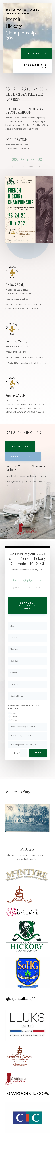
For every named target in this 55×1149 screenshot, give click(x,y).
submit (38, 753)
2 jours (14, 716)
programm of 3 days (35, 66)
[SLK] (20, 1067)
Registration (37, 54)
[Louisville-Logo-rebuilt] (20, 1004)
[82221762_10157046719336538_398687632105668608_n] (27, 987)
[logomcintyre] (26, 880)
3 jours (14, 720)
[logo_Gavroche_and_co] (27, 1096)
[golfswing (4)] (27, 951)
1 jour (13, 713)
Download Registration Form (27, 606)
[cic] (27, 1132)
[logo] (21, 915)
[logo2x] (15, 1084)
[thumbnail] (27, 1040)
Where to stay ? (23, 456)
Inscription (20, 446)
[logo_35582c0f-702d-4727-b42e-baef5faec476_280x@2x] (19, 902)
